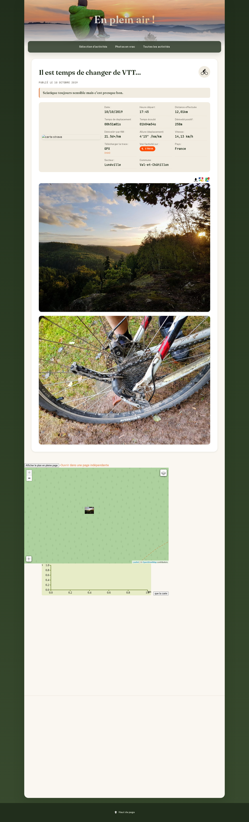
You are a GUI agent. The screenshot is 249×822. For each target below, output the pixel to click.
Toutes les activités (156, 46)
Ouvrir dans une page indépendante (85, 465)
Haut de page (127, 812)
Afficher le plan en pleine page (42, 465)
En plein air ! (124, 19)
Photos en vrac (125, 46)
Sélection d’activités (93, 46)
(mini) (107, 152)
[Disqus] (124, 642)
